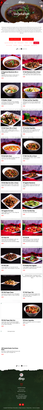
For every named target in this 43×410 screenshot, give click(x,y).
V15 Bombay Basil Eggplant (29, 265)
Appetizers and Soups (9, 42)
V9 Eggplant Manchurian (29, 183)
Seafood (31, 42)
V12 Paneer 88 (5, 237)
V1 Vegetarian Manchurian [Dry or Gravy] (9, 72)
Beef (15, 42)
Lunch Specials (34, 45)
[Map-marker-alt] (23, 404)
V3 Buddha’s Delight (6, 100)
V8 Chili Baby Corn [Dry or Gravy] (9, 183)
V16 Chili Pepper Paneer (7, 292)
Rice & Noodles (9, 45)
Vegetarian (36, 42)
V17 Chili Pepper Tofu (28, 292)
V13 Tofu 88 (26, 237)
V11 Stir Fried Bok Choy (29, 211)
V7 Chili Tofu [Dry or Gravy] (30, 156)
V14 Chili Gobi (4, 265)
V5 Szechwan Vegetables (29, 128)
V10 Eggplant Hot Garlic (7, 211)
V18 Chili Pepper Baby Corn (8, 320)
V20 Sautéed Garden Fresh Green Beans (9, 348)
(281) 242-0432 (5, 3)
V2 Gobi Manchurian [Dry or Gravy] (31, 72)
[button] (41, 6)
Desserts (20, 45)
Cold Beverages (26, 45)
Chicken (26, 42)
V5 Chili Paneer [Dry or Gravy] (9, 128)
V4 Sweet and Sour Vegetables (30, 100)
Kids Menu (15, 45)
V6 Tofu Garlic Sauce (6, 156)
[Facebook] (20, 404)
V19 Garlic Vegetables (28, 320)
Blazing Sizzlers (20, 42)
